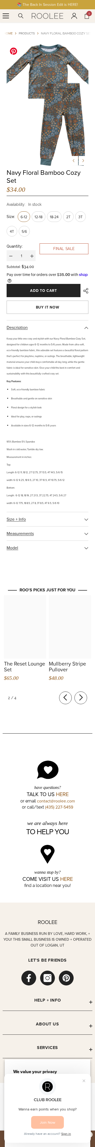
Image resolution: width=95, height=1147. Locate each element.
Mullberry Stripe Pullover (67, 666)
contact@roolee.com (56, 801)
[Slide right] (80, 697)
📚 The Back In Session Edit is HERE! (47, 4)
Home (8, 33)
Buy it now (47, 307)
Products (27, 33)
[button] (73, 160)
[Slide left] (65, 697)
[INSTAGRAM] (47, 978)
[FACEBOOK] (28, 978)
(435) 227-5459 (59, 807)
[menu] (6, 16)
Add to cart (43, 290)
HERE (62, 794)
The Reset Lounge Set (24, 666)
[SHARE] (84, 290)
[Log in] (74, 15)
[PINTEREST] (66, 978)
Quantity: (15, 246)
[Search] (21, 16)
